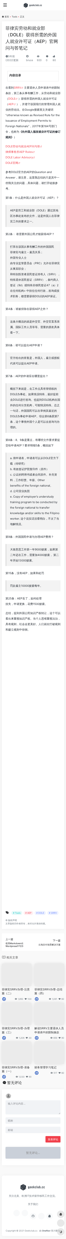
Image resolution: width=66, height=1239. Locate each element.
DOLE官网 (12, 163)
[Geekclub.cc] (33, 5)
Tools (14, 16)
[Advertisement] (33, 771)
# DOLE (40, 912)
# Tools (17, 912)
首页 (7, 16)
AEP (11, 104)
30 (30, 1037)
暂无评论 (14, 1082)
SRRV (17, 87)
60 (62, 999)
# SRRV (53, 912)
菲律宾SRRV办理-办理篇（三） (16, 1030)
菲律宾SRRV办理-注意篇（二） (16, 991)
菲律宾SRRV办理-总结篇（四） (48, 991)
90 (62, 1037)
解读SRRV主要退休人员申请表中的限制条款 (49, 1030)
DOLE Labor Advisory (19, 157)
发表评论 (53, 1139)
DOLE (11, 98)
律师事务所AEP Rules (19, 152)
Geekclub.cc (31, 1230)
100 (29, 999)
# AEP (28, 912)
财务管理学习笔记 (45, 1067)
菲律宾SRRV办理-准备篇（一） (16, 1069)
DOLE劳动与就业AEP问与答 (23, 146)
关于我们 (33, 1204)
